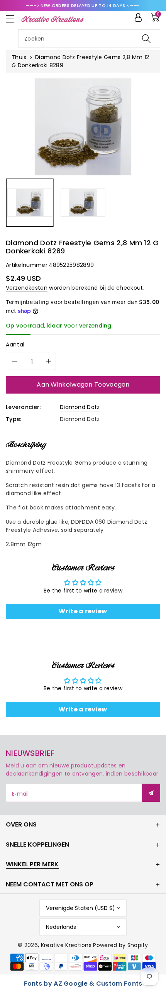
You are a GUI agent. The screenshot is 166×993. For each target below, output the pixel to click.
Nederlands (61, 927)
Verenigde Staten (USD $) (80, 908)
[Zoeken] (146, 38)
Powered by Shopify (120, 945)
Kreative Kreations (66, 945)
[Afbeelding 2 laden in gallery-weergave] (83, 202)
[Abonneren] (151, 793)
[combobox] (89, 38)
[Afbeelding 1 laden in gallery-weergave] (30, 202)
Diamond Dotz (80, 407)
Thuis (19, 57)
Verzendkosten (26, 288)
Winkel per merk (32, 864)
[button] (13, 19)
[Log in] (138, 17)
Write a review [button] (83, 611)
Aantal (15, 344)
